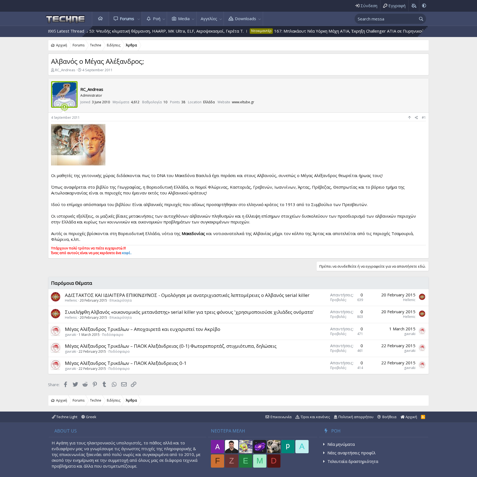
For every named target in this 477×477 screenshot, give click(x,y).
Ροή (156, 18)
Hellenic (71, 300)
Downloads (245, 18)
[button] (139, 19)
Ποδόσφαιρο (112, 334)
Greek (90, 416)
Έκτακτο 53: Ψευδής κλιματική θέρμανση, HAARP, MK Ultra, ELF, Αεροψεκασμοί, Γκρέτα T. (138, 31)
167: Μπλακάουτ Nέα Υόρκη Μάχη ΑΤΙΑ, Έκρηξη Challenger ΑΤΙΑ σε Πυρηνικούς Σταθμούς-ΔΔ (344, 31)
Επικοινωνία (281, 416)
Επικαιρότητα (121, 300)
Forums (127, 18)
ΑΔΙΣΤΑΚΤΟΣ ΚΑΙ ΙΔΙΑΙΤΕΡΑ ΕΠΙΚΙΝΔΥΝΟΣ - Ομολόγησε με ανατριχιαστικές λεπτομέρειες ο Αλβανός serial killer (187, 295)
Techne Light (66, 416)
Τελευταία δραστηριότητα (352, 461)
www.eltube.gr (243, 102)
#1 (424, 117)
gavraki (70, 334)
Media (184, 18)
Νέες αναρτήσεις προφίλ (351, 452)
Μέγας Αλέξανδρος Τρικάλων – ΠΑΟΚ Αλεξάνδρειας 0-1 (126, 363)
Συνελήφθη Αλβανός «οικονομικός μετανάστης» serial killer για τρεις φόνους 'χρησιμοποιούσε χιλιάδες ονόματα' (189, 312)
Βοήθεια (389, 416)
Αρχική (100, 19)
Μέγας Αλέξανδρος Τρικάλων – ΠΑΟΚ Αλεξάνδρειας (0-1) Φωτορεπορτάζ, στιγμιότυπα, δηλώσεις (171, 346)
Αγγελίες (209, 18)
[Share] (416, 118)
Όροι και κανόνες (315, 416)
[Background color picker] (413, 5)
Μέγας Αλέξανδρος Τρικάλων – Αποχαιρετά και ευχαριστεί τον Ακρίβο (142, 329)
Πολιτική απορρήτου (355, 416)
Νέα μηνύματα (341, 444)
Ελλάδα (209, 102)
